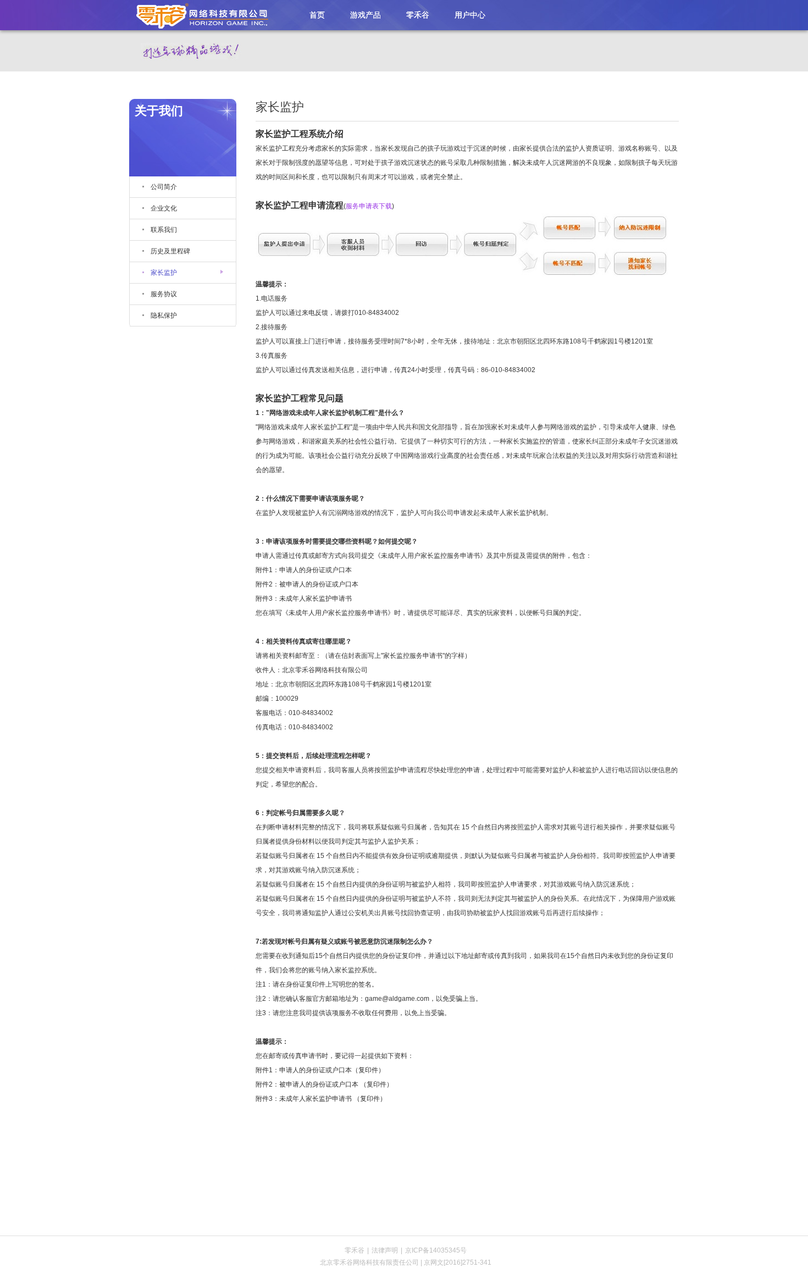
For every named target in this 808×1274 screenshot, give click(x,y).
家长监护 (164, 272)
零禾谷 (198, 14)
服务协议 (164, 294)
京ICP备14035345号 (436, 1250)
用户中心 (470, 14)
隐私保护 (164, 315)
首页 (317, 14)
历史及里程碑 (170, 251)
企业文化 (164, 208)
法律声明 (385, 1250)
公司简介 (164, 187)
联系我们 (164, 230)
